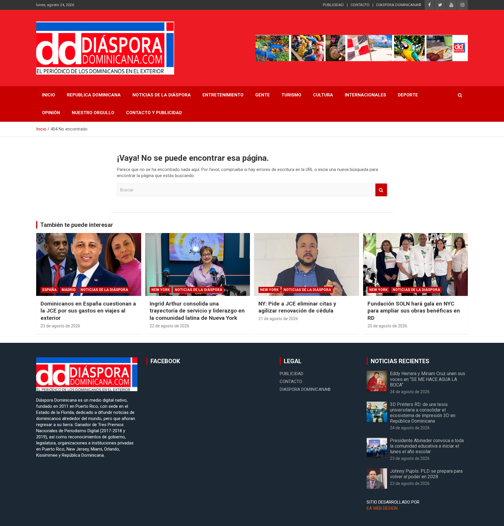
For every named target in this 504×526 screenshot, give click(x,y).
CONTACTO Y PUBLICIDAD (154, 112)
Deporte (408, 95)
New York (160, 290)
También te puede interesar (76, 224)
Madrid (69, 290)
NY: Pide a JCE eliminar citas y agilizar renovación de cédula (297, 307)
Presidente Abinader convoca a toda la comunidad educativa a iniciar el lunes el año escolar (427, 446)
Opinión (51, 112)
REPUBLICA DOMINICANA (94, 95)
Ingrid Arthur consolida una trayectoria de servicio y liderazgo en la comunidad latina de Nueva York (197, 310)
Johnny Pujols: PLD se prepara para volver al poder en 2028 (426, 473)
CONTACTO (360, 5)
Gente (262, 95)
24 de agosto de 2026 (410, 391)
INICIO (48, 95)
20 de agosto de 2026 (387, 326)
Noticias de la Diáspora (104, 290)
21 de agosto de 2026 (278, 318)
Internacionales (365, 95)
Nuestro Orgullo (93, 112)
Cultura (323, 95)
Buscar (381, 190)
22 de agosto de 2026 (169, 326)
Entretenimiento (223, 95)
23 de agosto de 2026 (60, 326)
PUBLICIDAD (333, 5)
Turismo (291, 95)
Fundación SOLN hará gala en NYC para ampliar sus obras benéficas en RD (414, 310)
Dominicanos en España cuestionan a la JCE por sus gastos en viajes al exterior (88, 310)
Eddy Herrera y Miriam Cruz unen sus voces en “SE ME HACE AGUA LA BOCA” (427, 379)
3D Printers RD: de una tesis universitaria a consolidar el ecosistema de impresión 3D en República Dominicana (422, 413)
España (49, 290)
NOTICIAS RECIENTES (400, 361)
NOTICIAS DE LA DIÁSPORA (161, 95)
